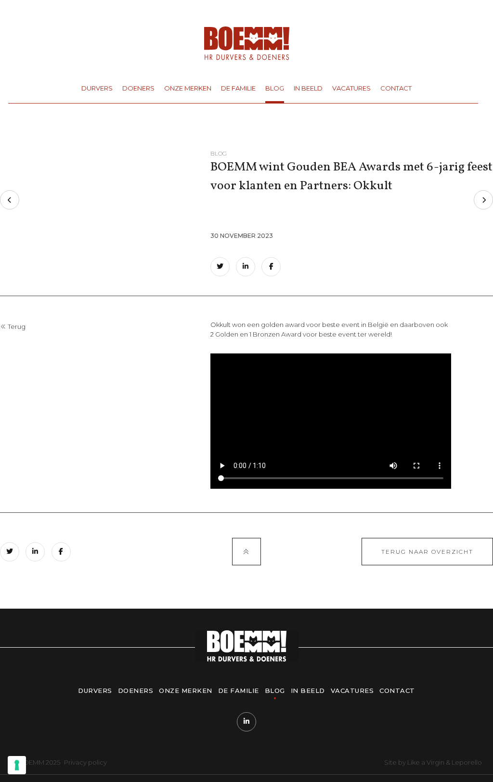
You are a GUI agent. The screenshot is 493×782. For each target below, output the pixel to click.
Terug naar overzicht (427, 551)
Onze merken (187, 88)
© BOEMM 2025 (35, 762)
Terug (16, 326)
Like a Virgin (425, 762)
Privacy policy (85, 762)
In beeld (308, 88)
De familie (238, 88)
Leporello (467, 762)
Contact (396, 88)
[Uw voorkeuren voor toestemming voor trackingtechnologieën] (17, 765)
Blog (274, 88)
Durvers (97, 88)
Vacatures (351, 88)
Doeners (138, 88)
